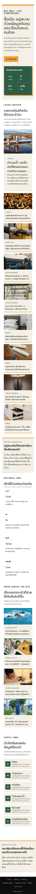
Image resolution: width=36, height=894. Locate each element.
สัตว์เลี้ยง (30, 883)
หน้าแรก (9, 879)
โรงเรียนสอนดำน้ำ (18, 796)
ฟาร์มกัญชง (16, 784)
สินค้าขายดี (16, 807)
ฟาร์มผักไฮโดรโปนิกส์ (19, 819)
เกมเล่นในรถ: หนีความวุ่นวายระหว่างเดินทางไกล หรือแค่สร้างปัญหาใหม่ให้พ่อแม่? (17, 694)
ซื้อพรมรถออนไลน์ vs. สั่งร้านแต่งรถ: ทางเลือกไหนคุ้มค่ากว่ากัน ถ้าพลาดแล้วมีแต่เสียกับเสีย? (17, 279)
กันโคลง (15, 762)
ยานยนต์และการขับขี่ (20, 883)
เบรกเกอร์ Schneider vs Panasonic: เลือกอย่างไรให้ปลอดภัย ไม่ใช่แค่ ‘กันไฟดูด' (16, 309)
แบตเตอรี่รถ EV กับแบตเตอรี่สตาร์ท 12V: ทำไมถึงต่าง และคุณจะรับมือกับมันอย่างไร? (16, 724)
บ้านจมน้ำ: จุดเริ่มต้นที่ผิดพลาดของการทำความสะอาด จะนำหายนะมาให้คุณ (17, 171)
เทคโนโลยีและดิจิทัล (7, 883)
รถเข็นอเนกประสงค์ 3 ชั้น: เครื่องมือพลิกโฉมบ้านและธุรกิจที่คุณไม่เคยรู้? (18, 430)
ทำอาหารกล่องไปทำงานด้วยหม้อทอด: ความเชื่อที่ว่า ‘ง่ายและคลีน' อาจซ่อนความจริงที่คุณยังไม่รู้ (17, 664)
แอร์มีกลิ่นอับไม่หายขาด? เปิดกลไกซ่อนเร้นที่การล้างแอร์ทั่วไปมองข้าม (17, 218)
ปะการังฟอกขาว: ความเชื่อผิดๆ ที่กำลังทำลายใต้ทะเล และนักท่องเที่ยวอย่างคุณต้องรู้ (17, 634)
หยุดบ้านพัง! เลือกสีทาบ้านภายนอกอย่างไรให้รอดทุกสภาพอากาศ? (17, 369)
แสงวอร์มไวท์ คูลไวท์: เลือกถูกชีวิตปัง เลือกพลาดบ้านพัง (17, 398)
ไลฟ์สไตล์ (16, 879)
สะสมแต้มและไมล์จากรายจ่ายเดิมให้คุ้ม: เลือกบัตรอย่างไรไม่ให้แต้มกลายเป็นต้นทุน (17, 248)
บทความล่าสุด (18, 886)
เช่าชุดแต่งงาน (17, 773)
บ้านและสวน (23, 879)
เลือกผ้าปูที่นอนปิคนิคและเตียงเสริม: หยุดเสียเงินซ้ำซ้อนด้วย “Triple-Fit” (16, 339)
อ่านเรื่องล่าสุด (11, 59)
